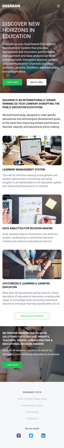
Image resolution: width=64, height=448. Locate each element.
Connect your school (32, 405)
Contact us (32, 418)
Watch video (36, 82)
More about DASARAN (32, 316)
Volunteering (32, 412)
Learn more (12, 82)
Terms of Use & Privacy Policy (32, 399)
